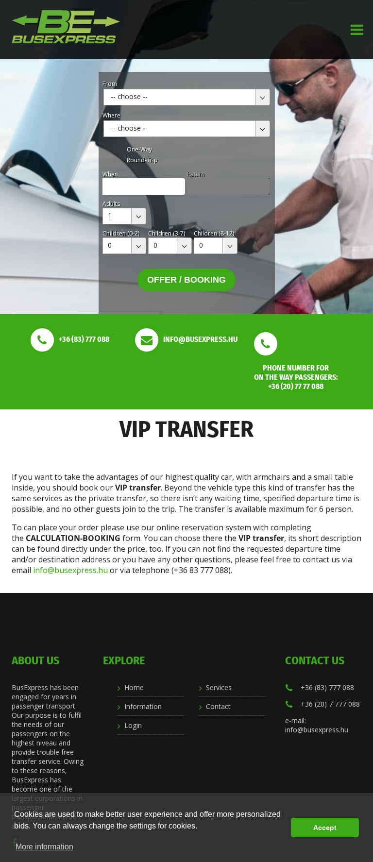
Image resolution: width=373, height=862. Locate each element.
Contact (218, 706)
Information (143, 706)
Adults (111, 204)
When (110, 174)
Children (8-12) (214, 233)
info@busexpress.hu (70, 570)
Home (134, 687)
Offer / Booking (186, 280)
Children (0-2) (120, 233)
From (109, 84)
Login (133, 725)
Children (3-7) (166, 233)
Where (111, 115)
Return (196, 174)
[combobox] (186, 97)
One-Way (139, 149)
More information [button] (44, 847)
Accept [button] (325, 827)
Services (219, 687)
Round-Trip (142, 160)
